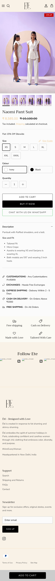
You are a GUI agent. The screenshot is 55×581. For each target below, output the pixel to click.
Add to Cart (27, 197)
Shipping (20, 123)
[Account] (45, 6)
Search (5, 475)
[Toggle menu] (3, 6)
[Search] (9, 6)
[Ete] (27, 5)
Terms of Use (7, 563)
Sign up (10, 529)
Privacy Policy (21, 563)
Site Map (34, 563)
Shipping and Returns (13, 480)
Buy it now (27, 204)
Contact (6, 489)
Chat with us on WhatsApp (27, 212)
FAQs (5, 484)
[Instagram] (4, 538)
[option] (27, 52)
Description (8, 226)
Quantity (6, 178)
